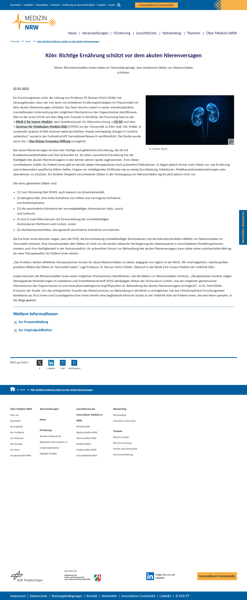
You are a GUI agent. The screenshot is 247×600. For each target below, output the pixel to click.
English (101, 5)
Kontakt (55, 5)
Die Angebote (16, 426)
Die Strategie (16, 443)
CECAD (118, 122)
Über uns (14, 415)
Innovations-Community (156, 5)
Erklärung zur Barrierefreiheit (79, 5)
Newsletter (42, 5)
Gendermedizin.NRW (86, 449)
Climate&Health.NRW (86, 455)
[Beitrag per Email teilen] (63, 363)
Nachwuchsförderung (123, 454)
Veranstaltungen (95, 33)
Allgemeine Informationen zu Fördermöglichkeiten (53, 445)
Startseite (15, 5)
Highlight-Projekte (48, 453)
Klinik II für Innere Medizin (34, 122)
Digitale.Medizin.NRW (86, 432)
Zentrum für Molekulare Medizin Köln (41, 127)
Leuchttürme (146, 33)
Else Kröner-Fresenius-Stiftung (49, 141)
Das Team (14, 449)
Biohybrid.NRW (83, 443)
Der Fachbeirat (17, 432)
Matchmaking (119, 415)
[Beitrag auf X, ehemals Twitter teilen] (39, 363)
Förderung (122, 33)
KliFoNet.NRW (83, 426)
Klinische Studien (121, 437)
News (72, 33)
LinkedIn (28, 5)
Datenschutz (38, 596)
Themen (193, 33)
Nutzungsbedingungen (67, 596)
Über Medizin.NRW (221, 33)
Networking (171, 33)
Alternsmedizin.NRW (86, 438)
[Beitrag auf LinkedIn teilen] (51, 363)
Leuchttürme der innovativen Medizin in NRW (89, 414)
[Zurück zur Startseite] (33, 22)
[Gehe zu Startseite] (12, 390)
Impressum (18, 596)
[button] (74, 363)
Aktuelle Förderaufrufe (50, 436)
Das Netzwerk (16, 438)
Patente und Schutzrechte (125, 448)
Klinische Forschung (122, 442)
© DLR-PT (182, 596)
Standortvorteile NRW (20, 455)
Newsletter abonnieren (243, 227)
